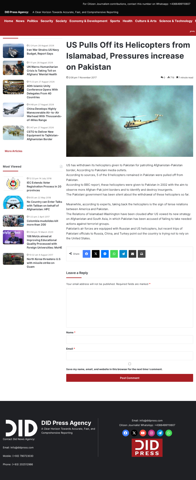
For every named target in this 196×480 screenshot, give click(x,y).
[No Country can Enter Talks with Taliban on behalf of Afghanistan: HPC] (13, 202)
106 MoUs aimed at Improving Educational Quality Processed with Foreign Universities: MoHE (44, 242)
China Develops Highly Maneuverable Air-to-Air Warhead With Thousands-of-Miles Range (44, 114)
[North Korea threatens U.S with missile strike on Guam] (13, 259)
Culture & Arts (146, 21)
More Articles (13, 151)
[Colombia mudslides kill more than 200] (13, 221)
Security (47, 21)
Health (127, 21)
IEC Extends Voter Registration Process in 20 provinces (44, 186)
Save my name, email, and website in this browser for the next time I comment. (114, 369)
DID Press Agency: (17, 12)
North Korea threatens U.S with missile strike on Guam (43, 262)
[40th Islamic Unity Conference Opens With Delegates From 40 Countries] (13, 87)
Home (8, 21)
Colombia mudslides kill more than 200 (42, 222)
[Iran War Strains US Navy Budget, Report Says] (13, 51)
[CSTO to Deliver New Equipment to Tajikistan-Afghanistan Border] (13, 133)
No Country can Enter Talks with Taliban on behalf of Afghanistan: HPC (44, 205)
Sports (115, 21)
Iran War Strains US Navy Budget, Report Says (43, 51)
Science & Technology (175, 21)
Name (70, 332)
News (20, 21)
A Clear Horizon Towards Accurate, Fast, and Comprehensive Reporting (75, 12)
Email (70, 348)
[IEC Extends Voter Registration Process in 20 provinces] (13, 184)
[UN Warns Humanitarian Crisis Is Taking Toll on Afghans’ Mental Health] (13, 68)
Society (61, 21)
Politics (32, 21)
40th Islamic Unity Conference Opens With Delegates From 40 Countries (42, 91)
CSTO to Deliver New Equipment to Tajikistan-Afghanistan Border (43, 135)
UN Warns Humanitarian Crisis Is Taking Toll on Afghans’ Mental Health (42, 70)
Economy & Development (88, 21)
